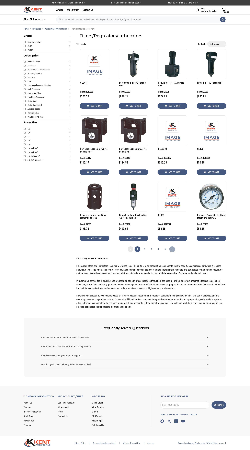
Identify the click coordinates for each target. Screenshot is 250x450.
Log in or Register (66, 402)
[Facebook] (162, 421)
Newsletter (29, 420)
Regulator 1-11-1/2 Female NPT (171, 84)
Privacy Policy (80, 443)
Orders (95, 411)
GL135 (161, 215)
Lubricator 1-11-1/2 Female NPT (132, 84)
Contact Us (88, 10)
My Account (63, 407)
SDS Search (97, 416)
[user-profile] (198, 10)
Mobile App (97, 420)
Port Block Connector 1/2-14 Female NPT (93, 150)
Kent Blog (28, 416)
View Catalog (98, 407)
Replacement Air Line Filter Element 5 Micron (93, 216)
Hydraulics (36, 29)
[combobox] (141, 19)
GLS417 (84, 82)
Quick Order (73, 10)
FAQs (60, 411)
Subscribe (219, 405)
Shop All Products (33, 19)
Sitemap (27, 425)
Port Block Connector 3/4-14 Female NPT (133, 150)
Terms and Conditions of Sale (104, 443)
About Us (28, 402)
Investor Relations (32, 411)
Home (26, 29)
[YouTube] (183, 421)
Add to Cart (96, 106)
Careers (27, 407)
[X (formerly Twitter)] (169, 421)
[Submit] (223, 19)
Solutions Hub (98, 425)
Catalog (59, 10)
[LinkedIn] (176, 421)
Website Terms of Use (131, 443)
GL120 (200, 149)
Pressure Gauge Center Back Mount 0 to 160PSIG (211, 216)
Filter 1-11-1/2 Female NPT (210, 82)
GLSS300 (162, 149)
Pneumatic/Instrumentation (56, 29)
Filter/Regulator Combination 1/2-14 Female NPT (133, 216)
